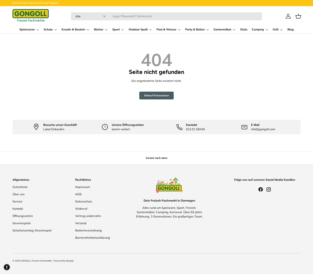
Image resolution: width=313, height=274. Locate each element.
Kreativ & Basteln (73, 30)
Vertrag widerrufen (88, 216)
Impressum (82, 187)
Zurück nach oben (156, 158)
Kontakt (17, 208)
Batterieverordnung (88, 230)
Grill (276, 30)
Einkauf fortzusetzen (156, 95)
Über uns (18, 194)
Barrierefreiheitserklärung (92, 237)
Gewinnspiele (21, 223)
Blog (290, 30)
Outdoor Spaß (138, 30)
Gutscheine (20, 187)
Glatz (243, 30)
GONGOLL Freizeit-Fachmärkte (36, 260)
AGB (78, 194)
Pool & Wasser (166, 30)
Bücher (98, 30)
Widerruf (81, 208)
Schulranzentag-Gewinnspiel (32, 230)
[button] (298, 16)
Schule (48, 30)
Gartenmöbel (222, 30)
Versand (80, 223)
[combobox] (166, 16)
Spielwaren (27, 30)
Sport (116, 30)
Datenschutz (83, 201)
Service (17, 201)
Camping (258, 30)
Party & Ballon (195, 30)
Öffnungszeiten (22, 216)
